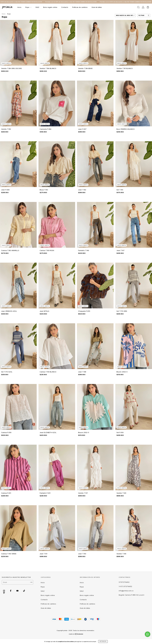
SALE (37, 7)
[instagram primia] (4, 591)
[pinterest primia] (4, 593)
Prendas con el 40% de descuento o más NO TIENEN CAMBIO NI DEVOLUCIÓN (27, 2)
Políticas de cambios (80, 7)
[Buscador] (138, 7)
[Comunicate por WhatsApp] (147, 634)
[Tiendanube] (76, 634)
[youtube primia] (17, 591)
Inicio (19, 7)
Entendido (103, 641)
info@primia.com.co (126, 591)
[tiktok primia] (24, 591)
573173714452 (124, 582)
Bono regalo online (50, 7)
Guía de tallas (97, 7)
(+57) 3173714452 (125, 586)
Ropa (27, 7)
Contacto (64, 7)
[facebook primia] (10, 591)
